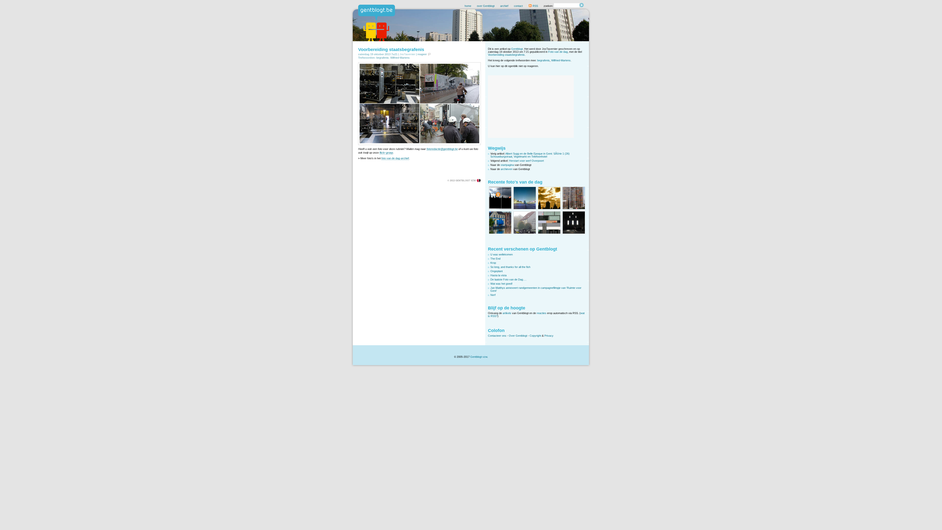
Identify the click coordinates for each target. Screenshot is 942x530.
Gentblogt (517, 48)
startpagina (507, 164)
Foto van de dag (558, 51)
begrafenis (382, 57)
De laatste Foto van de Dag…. (508, 279)
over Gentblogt (486, 5)
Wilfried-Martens (400, 57)
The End (495, 258)
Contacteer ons (497, 335)
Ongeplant (496, 271)
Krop (493, 262)
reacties (541, 313)
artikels (507, 313)
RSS (535, 5)
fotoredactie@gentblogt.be (442, 148)
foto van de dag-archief (395, 158)
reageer (422, 54)
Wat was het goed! (501, 283)
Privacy (548, 335)
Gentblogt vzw (478, 356)
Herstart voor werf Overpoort (526, 160)
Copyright (535, 335)
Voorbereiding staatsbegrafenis (391, 49)
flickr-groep (386, 152)
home (468, 5)
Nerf (493, 294)
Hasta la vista (498, 275)
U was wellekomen (501, 254)
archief (504, 5)
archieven (506, 169)
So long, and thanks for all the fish (510, 266)
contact (518, 5)
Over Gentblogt (518, 335)
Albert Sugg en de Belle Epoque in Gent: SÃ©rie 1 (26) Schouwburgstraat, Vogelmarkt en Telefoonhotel (530, 155)
